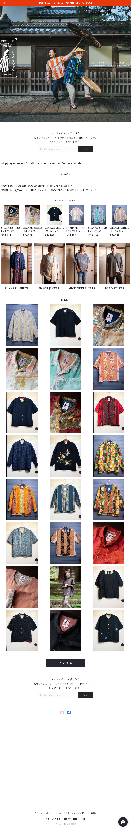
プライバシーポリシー (44, 813)
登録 (85, 149)
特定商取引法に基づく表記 (71, 813)
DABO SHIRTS (114, 288)
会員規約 (93, 813)
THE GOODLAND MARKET (61, 190)
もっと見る (65, 662)
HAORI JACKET (49, 288)
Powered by (62, 824)
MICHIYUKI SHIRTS (82, 288)
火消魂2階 (52, 185)
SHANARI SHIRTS (16, 288)
